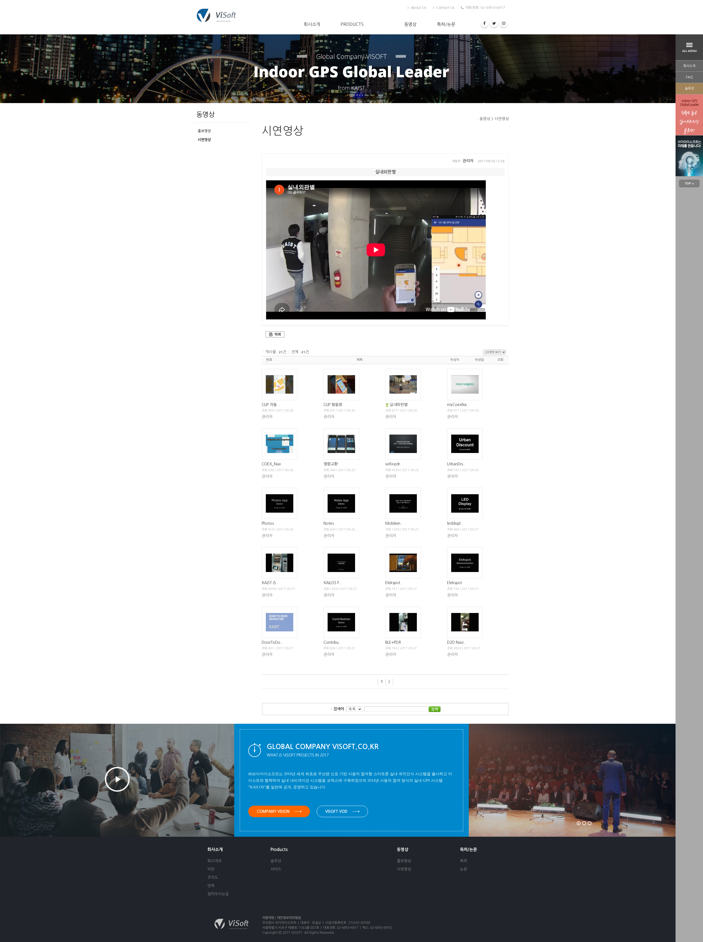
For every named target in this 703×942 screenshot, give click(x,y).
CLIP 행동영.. (333, 405)
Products (352, 24)
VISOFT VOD (336, 811)
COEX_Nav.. (272, 464)
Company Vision (274, 811)
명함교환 (330, 464)
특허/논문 (446, 24)
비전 (210, 869)
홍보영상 (204, 131)
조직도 (212, 877)
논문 (463, 869)
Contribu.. (332, 642)
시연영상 (204, 140)
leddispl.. (455, 523)
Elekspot (454, 583)
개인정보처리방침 (289, 917)
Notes (328, 523)
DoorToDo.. (272, 642)
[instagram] (504, 23)
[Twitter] (494, 23)
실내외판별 (399, 405)
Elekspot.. (393, 583)
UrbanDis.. (456, 464)
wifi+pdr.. (393, 464)
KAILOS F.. (332, 583)
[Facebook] (484, 23)
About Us (418, 7)
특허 (463, 861)
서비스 (275, 869)
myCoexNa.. (458, 405)
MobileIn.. (394, 523)
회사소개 (312, 24)
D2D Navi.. (456, 642)
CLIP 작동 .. (271, 405)
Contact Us (444, 7)
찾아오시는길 (218, 894)
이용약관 (268, 917)
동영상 (410, 24)
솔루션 (689, 88)
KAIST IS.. (270, 583)
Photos (268, 523)
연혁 (210, 886)
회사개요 (214, 861)
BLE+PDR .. (394, 642)
